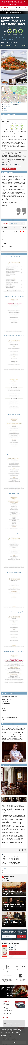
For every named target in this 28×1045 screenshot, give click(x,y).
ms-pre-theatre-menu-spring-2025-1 (14, 454)
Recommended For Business (9, 696)
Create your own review (9, 168)
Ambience (20, 27)
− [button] (3, 90)
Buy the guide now (17, 953)
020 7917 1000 (7, 106)
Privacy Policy (5, 938)
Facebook (6, 868)
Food (9, 27)
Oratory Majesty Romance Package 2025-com (14, 651)
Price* (4, 27)
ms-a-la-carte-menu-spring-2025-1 (14, 256)
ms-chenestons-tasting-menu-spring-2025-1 (14, 612)
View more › (5, 880)
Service (14, 27)
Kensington (13, 10)
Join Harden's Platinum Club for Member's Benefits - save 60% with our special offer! (13, 3)
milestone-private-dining (14, 414)
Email (5, 108)
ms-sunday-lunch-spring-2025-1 (14, 572)
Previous (3, 63)
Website (5, 110)
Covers (4, 710)
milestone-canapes (14, 375)
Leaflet (10, 102)
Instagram (6, 872)
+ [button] (3, 88)
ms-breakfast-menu (14, 493)
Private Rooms (6, 703)
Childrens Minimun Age (8, 714)
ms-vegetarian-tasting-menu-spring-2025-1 (14, 335)
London (9, 10)
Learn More (9, 995)
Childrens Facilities (7, 699)
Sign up (21, 936)
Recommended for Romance (9, 717)
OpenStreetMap (19, 102)
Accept (14, 1042)
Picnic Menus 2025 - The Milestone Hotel (14, 296)
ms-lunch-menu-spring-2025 (14, 533)
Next (24, 63)
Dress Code (5, 707)
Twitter (5, 870)
